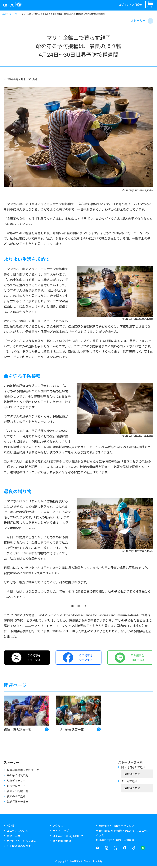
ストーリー (14, 14)
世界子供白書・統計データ (23, 770)
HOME (4, 14)
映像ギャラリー (16, 780)
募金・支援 (13, 836)
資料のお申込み (16, 796)
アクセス (58, 825)
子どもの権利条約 (17, 775)
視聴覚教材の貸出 (17, 802)
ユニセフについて (17, 831)
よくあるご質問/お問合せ (68, 836)
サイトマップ (61, 831)
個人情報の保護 (62, 841)
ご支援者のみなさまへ (20, 846)
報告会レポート (16, 786)
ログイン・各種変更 (131, 4)
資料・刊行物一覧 (17, 791)
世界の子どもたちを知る (21, 841)
